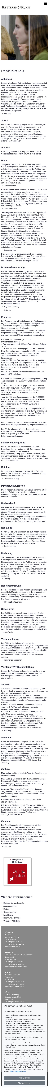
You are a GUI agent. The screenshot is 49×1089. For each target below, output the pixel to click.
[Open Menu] (45, 3)
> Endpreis (40, 517)
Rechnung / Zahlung (11, 918)
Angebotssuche (10, 906)
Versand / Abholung (11, 921)
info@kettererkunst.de (13, 947)
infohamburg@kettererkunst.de (16, 966)
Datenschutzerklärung (18, 1071)
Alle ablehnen (24, 1078)
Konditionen (8, 915)
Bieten (6, 909)
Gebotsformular (10, 912)
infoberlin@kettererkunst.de (14, 986)
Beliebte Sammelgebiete (13, 903)
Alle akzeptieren (24, 1083)
